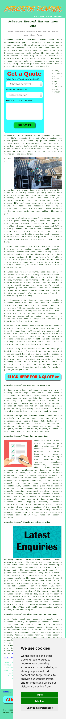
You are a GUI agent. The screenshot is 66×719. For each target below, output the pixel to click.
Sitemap (7, 692)
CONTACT (49, 16)
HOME (35, 16)
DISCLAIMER (58, 16)
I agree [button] (39, 694)
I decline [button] (39, 701)
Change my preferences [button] (39, 707)
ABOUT (42, 16)
